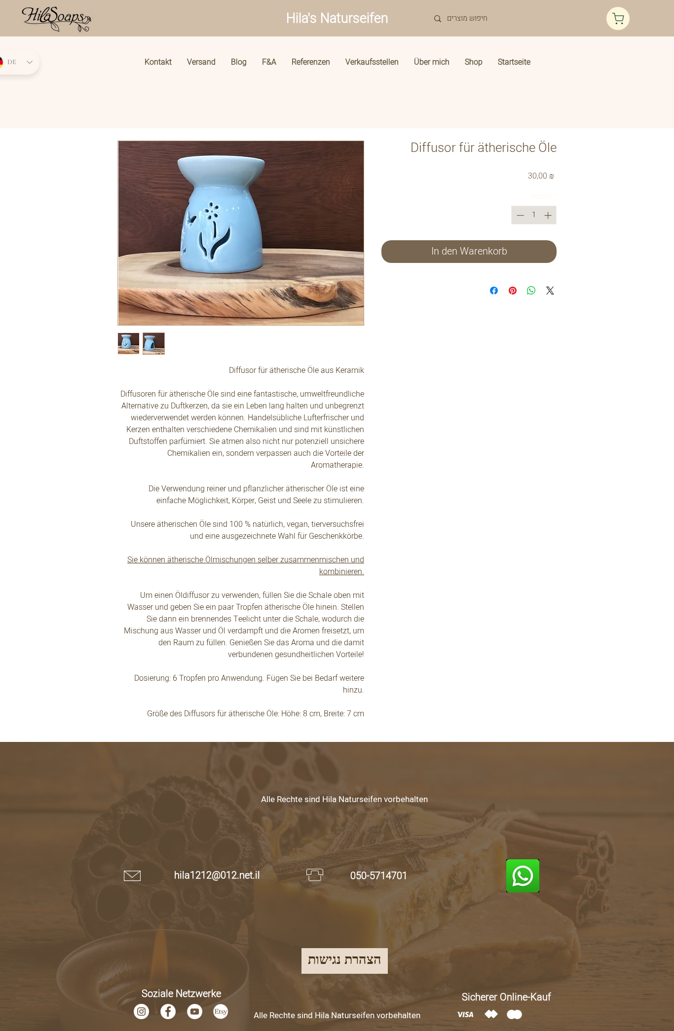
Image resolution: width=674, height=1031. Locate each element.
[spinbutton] (534, 215)
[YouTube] (194, 1011)
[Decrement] (519, 215)
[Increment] (549, 215)
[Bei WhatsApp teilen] (531, 290)
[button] (473, 62)
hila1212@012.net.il (217, 875)
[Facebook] (168, 1011)
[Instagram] (141, 1011)
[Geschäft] (618, 18)
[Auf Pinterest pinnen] (513, 290)
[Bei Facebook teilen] (494, 290)
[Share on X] (550, 290)
